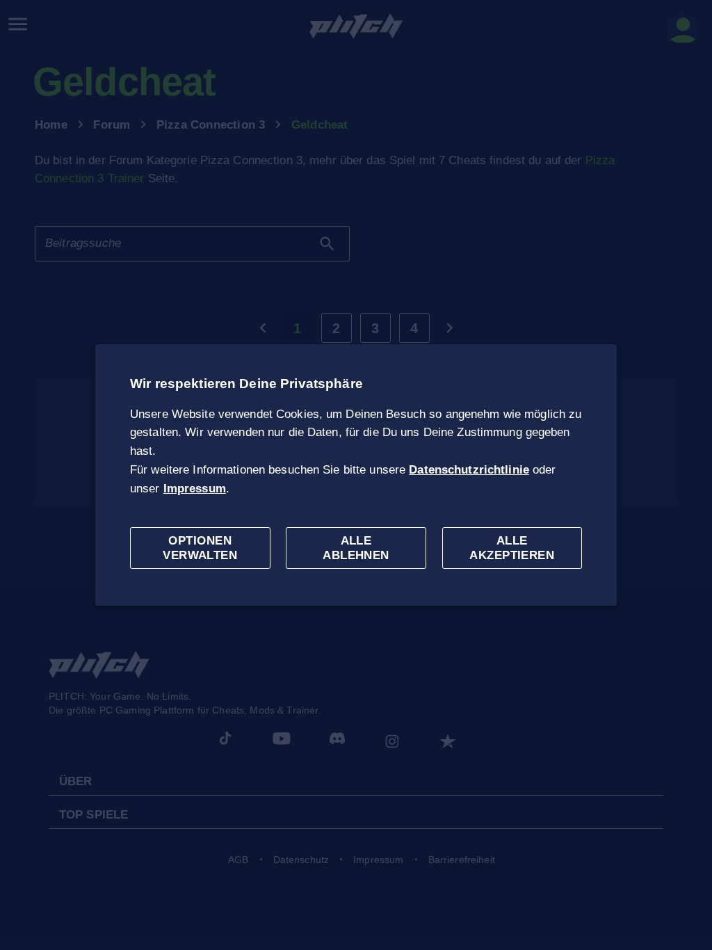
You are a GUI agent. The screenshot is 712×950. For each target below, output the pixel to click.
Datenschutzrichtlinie (469, 469)
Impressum (194, 488)
